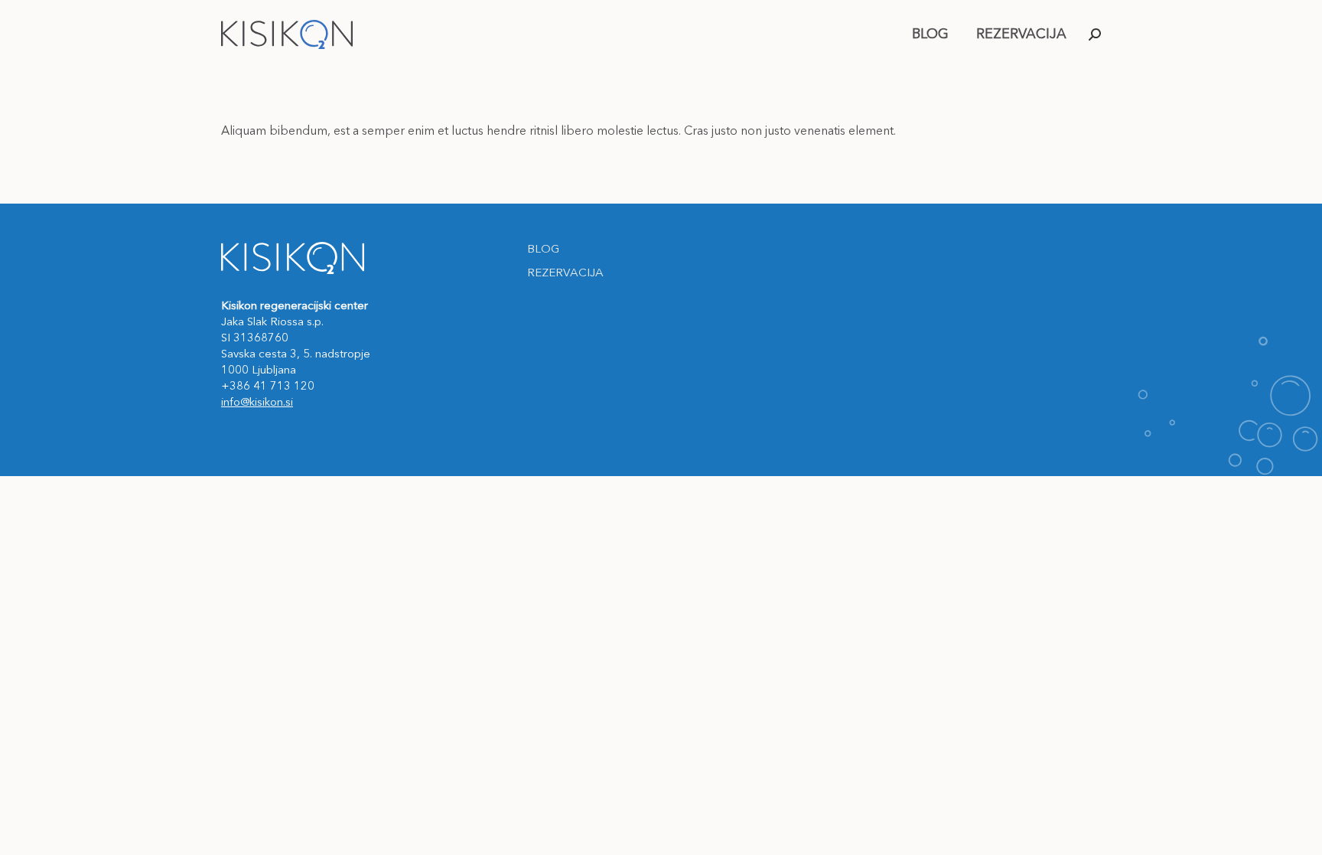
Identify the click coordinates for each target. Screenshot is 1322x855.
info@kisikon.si (257, 403)
